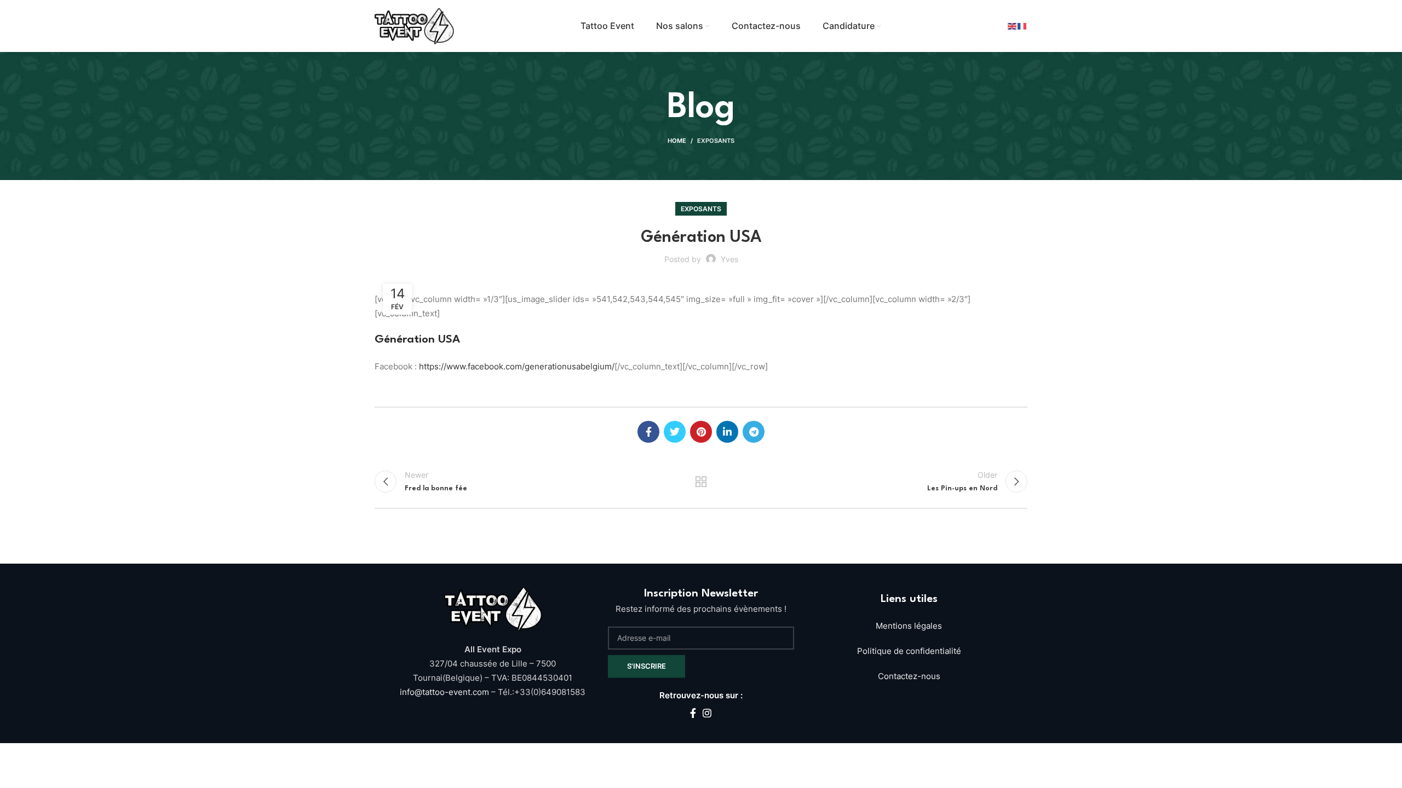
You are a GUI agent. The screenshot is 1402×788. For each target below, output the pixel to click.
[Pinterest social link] (701, 432)
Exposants (715, 140)
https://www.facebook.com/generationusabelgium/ (515, 366)
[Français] (1022, 26)
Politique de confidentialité (909, 651)
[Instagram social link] (707, 713)
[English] (1013, 26)
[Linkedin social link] (727, 432)
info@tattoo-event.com (445, 692)
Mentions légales (909, 626)
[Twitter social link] (675, 432)
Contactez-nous (909, 676)
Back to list (701, 482)
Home (677, 140)
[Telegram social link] (754, 432)
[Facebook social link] (648, 432)
